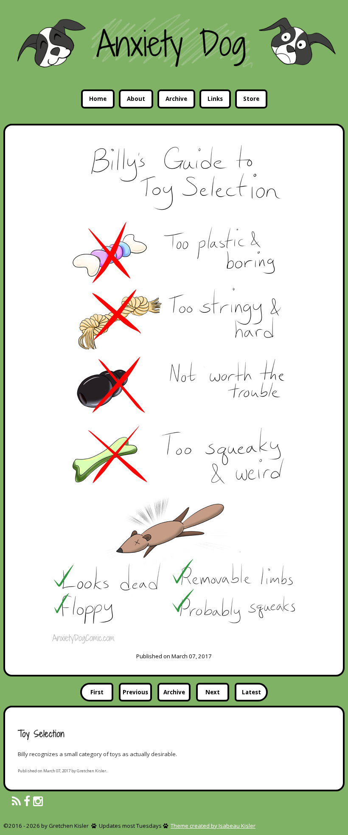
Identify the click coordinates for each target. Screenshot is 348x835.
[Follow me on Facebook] (27, 801)
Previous (135, 692)
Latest (251, 692)
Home (98, 99)
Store (251, 99)
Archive (176, 99)
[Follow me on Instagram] (38, 801)
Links (215, 99)
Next (212, 692)
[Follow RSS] (16, 801)
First (97, 692)
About (136, 99)
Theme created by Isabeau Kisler (213, 825)
